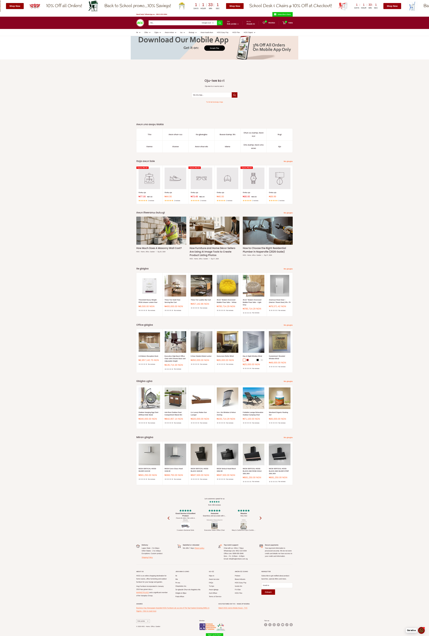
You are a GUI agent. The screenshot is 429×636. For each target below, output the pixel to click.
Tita (149, 134)
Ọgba (156, 32)
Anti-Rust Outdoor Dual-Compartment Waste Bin (173, 413)
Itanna (149, 146)
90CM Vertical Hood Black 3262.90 (226, 470)
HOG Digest (248, 32)
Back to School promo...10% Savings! (56, 6)
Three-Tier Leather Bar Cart (201, 300)
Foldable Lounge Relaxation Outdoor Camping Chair (253, 413)
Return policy (199, 548)
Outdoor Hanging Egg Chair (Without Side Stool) (148, 413)
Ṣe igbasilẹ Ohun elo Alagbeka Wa (187, 589)
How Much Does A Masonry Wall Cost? (159, 248)
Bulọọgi (191, 32)
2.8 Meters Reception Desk (148, 356)
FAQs (211, 583)
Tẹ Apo (211, 586)
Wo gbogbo (288, 161)
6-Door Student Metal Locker (201, 356)
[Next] (293, 185)
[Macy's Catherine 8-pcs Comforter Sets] (215, 526)
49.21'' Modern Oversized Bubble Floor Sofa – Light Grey (252, 302)
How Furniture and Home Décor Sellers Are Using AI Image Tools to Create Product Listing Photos (212, 251)
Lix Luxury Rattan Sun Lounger (199, 413)
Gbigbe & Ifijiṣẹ (180, 593)
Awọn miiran (169, 32)
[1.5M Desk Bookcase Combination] (244, 526)
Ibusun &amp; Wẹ (228, 134)
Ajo (279, 146)
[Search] (220, 22)
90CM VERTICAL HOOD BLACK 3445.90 (199, 470)
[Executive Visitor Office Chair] (185, 526)
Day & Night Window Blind (252, 356)
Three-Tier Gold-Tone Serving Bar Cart (172, 301)
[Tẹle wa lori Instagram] (274, 624)
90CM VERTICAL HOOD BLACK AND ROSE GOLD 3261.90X (252, 471)
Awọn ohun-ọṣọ (175, 134)
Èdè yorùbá (141, 621)
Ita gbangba (201, 134)
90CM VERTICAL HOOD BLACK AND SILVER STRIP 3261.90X (279, 471)
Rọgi (280, 134)
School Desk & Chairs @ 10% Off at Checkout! (209, 6)
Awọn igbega (213, 589)
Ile (137, 32)
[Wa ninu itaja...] (234, 95)
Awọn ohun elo (201, 146)
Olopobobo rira (180, 586)
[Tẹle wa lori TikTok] (286, 624)
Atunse (175, 146)
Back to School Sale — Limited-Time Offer (380, 6)
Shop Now (153, 6)
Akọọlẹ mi (250, 24)
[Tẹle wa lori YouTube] (282, 624)
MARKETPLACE (142, 592)
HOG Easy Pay (222, 32)
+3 (261, 360)
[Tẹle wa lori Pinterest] (278, 624)
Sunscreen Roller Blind (225, 356)
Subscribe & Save (284, 14)
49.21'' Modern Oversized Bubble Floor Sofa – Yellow (226, 301)
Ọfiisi (146, 32)
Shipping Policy (147, 557)
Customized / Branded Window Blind (277, 357)
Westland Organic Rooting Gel (278, 413)
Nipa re (211, 576)
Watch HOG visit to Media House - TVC (232, 608)
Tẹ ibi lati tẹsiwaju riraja (214, 102)
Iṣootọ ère (238, 586)
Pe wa (177, 583)
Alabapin (268, 592)
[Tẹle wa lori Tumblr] (291, 624)
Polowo (237, 576)
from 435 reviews (214, 505)
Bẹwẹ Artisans (240, 579)
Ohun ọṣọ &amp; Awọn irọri (254, 134)
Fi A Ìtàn (238, 589)
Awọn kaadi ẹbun (207, 32)
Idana (227, 146)
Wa (176, 579)
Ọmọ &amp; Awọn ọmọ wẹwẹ (253, 147)
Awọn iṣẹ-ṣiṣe (214, 579)
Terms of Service (215, 596)
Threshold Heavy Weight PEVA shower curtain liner (148, 301)
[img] (214, 501)
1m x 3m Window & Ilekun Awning (226, 413)
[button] (169, 518)
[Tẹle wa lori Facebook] (265, 624)
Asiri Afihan (213, 593)
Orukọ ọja (142, 192)
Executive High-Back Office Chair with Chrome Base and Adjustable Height (175, 358)
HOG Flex (236, 32)
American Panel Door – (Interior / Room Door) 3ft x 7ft (279, 301)
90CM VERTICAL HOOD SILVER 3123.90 (147, 470)
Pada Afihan (179, 596)
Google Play (214, 48)
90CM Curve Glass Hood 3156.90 (174, 470)
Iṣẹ (181, 32)
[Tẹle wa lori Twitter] (269, 624)
